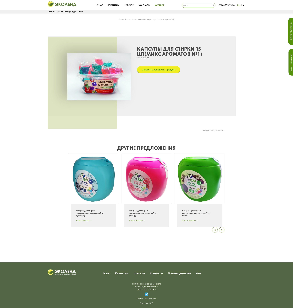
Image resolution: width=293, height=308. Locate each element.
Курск (74, 12)
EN (242, 5)
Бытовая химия (137, 20)
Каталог (159, 5)
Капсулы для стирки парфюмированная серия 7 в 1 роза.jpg (143, 213)
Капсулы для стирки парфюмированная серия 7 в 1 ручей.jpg (90, 213)
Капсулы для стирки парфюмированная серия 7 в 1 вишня (196, 213)
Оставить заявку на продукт (158, 69)
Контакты (144, 5)
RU (238, 5)
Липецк (68, 12)
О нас (99, 5)
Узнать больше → (84, 220)
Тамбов (60, 12)
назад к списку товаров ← (214, 130)
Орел (81, 12)
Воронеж (51, 12)
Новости (129, 5)
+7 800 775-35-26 (226, 5)
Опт (198, 273)
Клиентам (113, 5)
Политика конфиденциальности (146, 284)
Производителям (179, 273)
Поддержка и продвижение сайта (146, 298)
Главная (121, 20)
